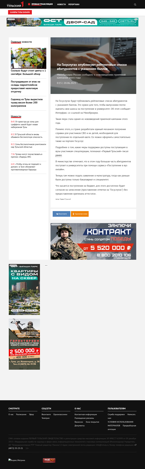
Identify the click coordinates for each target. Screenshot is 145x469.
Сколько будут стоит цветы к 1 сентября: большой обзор (28, 72)
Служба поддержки (116, 414)
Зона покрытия (92, 422)
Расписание (21, 414)
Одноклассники (60, 414)
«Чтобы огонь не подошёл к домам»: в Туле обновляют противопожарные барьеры (26, 167)
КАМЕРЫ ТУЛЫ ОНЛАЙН (20, 12)
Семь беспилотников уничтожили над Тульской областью (28, 145)
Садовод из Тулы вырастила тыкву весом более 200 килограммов (27, 103)
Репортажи (73, 4)
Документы (80, 425)
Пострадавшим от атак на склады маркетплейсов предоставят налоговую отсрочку (25, 86)
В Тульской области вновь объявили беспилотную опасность (26, 136)
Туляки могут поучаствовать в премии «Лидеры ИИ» (26, 155)
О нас (10, 414)
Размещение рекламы (84, 418)
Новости (61, 4)
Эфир (31, 414)
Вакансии (79, 422)
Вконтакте (46, 414)
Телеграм (46, 418)
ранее (59, 155)
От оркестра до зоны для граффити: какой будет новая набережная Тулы (24, 124)
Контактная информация (86, 414)
